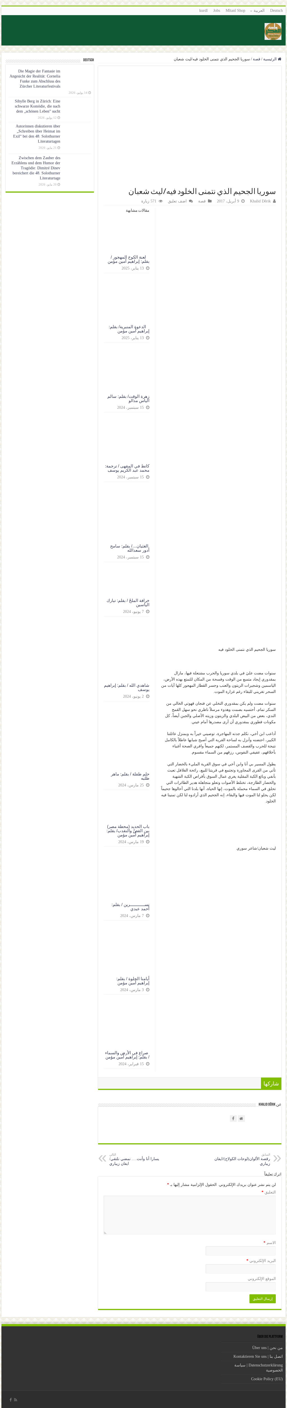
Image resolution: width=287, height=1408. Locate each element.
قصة (256, 59)
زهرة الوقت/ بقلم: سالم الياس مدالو (128, 398)
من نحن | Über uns (267, 1348)
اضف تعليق (177, 201)
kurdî (203, 10)
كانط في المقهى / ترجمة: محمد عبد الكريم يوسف (127, 468)
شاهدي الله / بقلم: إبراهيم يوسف (126, 687)
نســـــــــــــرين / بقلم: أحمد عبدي (130, 906)
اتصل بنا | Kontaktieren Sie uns (258, 1356)
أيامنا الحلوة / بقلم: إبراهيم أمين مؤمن (132, 980)
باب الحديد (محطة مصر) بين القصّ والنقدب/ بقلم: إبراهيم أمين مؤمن (128, 830)
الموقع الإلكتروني (262, 1279)
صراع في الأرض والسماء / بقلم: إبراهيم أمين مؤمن (127, 1054)
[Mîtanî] (273, 31)
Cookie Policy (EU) (267, 1379)
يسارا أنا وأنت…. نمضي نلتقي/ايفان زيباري (134, 1159)
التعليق (268, 1192)
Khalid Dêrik (260, 201)
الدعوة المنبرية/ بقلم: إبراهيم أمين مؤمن (129, 328)
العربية (259, 10)
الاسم (269, 1243)
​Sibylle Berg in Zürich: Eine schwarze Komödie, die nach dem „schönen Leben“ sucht (37, 106)
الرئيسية (270, 59)
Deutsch (276, 10)
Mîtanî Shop (235, 10)
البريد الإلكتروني (261, 1261)
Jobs (216, 10)
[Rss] (15, 1399)
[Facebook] (10, 1399)
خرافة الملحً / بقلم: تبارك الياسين (128, 602)
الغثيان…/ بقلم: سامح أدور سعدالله (129, 548)
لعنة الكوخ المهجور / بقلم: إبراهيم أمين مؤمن (128, 259)
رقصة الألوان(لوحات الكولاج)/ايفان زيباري (242, 1159)
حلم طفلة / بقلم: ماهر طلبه (130, 776)
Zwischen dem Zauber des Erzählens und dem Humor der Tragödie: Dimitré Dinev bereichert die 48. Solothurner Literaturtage (35, 168)
